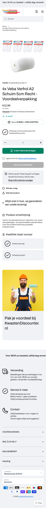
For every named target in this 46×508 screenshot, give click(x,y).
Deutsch (8, 482)
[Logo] (11, 12)
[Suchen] (4, 19)
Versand (5, 112)
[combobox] (23, 19)
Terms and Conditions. (27, 158)
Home (4, 26)
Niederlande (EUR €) (13, 474)
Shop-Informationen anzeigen (20, 180)
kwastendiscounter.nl (26, 496)
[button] (36, 11)
